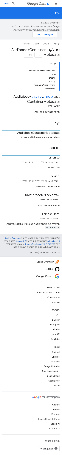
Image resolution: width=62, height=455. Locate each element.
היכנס (6, 3)
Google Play (54, 381)
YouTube (55, 339)
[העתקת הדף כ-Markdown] (30, 54)
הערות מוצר (54, 302)
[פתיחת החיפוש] (13, 3)
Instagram (55, 324)
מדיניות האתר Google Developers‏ (39, 244)
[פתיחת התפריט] (56, 3)
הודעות (37, 97)
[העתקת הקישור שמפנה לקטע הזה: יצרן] (51, 123)
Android (56, 352)
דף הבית (56, 44)
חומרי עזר (27, 44)
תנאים (57, 441)
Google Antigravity (51, 371)
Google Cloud (53, 376)
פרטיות (48, 441)
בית (57, 13)
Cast (42, 4)
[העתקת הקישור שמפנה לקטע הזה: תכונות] (46, 148)
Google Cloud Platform (49, 419)
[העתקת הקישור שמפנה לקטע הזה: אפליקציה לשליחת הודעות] (22, 195)
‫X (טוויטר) (55, 334)
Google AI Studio (52, 366)
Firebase (55, 361)
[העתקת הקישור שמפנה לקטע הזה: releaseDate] (39, 214)
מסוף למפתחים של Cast (48, 292)
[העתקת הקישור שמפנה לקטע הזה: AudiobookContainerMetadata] (14, 133)
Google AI (55, 424)
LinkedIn (56, 329)
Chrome (56, 357)
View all (56, 385)
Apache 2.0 (21, 241)
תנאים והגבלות (53, 297)
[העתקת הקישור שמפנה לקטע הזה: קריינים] (48, 176)
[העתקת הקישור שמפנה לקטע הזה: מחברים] (46, 158)
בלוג (58, 315)
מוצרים (46, 44)
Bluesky (56, 320)
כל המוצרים (54, 428)
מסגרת (48, 97)
